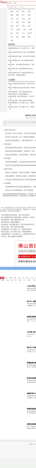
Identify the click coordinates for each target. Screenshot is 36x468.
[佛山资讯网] (3, 2)
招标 (23, 11)
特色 (23, 22)
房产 (23, 15)
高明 (22, 7)
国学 (11, 11)
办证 (29, 26)
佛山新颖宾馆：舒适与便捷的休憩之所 (21, 92)
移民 (17, 33)
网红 (17, 37)
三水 (18, 7)
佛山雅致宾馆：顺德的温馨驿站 (19, 94)
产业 (23, 33)
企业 (17, 18)
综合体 (30, 33)
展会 (29, 15)
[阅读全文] (29, 336)
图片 (11, 33)
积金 (23, 18)
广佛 (11, 18)
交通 (23, 26)
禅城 (8, 7)
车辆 (30, 29)
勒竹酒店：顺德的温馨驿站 (18, 75)
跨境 (29, 37)
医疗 (17, 26)
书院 (11, 29)
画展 (23, 37)
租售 (11, 15)
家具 (11, 40)
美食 (17, 15)
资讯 (17, 11)
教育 (17, 22)
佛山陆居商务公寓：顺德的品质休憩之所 (22, 72)
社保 (29, 18)
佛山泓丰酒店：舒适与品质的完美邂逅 (21, 100)
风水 (24, 29)
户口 (11, 22)
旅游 (29, 22)
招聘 (29, 11)
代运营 (18, 29)
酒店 (11, 26)
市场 (11, 37)
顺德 (12, 7)
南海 (15, 7)
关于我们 (31, 444)
